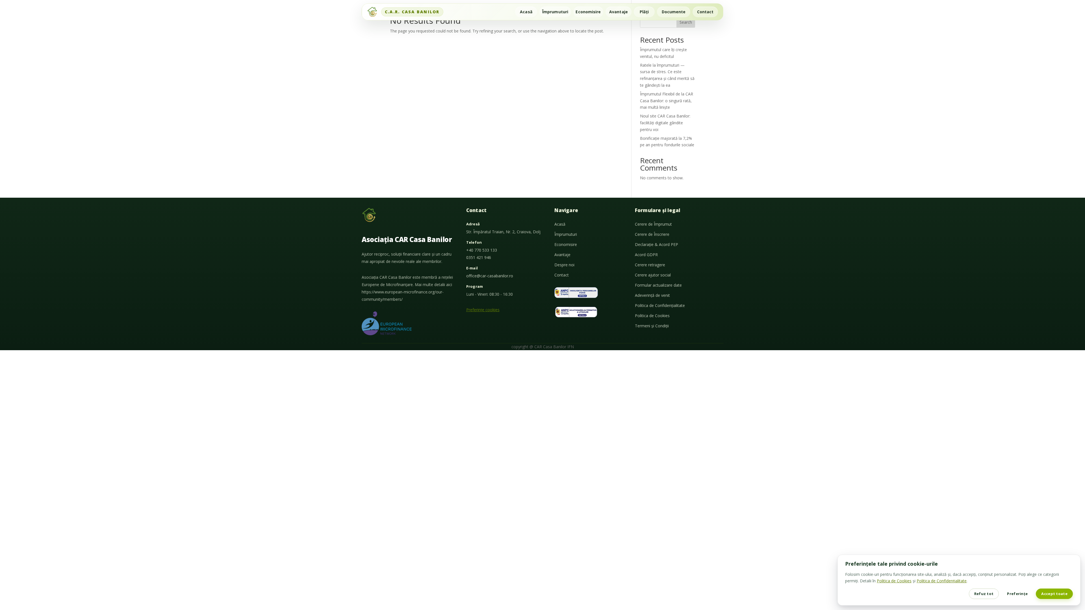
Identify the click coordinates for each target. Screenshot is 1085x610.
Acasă (526, 11)
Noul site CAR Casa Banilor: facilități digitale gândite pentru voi (665, 122)
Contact (705, 11)
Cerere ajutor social (653, 275)
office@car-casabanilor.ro (489, 275)
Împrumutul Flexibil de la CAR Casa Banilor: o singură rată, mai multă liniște (666, 100)
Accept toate (1054, 593)
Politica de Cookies (652, 315)
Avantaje (618, 11)
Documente (674, 11)
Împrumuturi (555, 11)
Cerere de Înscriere (652, 234)
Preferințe (1017, 593)
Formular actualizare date (658, 285)
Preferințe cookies (483, 309)
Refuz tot (984, 593)
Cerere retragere (650, 264)
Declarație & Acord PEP (656, 244)
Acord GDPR (646, 254)
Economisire (588, 11)
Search (686, 22)
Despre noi (564, 264)
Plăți (644, 11)
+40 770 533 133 (481, 250)
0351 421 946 (478, 257)
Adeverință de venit (652, 295)
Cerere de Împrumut (653, 224)
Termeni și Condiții (652, 325)
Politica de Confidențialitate (660, 305)
